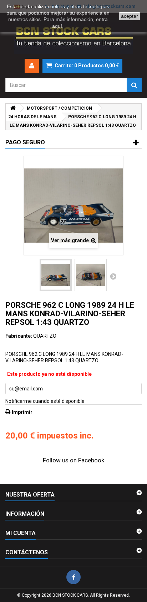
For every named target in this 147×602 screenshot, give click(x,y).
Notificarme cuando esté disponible (45, 401)
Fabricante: (18, 336)
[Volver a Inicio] (13, 108)
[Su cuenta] (32, 66)
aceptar (129, 16)
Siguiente (113, 276)
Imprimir (22, 412)
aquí (57, 26)
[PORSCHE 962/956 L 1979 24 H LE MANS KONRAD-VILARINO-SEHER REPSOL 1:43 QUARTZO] (55, 275)
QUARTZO (44, 336)
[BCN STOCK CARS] (73, 36)
